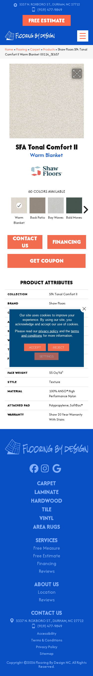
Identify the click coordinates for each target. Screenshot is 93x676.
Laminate (46, 492)
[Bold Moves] (74, 205)
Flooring (21, 49)
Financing (46, 564)
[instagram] (46, 468)
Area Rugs (46, 527)
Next (85, 207)
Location (47, 592)
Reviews (47, 572)
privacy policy (48, 331)
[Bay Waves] (56, 205)
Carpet (35, 49)
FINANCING (67, 242)
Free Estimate (46, 556)
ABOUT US (46, 584)
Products (49, 49)
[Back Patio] (37, 205)
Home (9, 49)
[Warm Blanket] (19, 205)
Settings (46, 356)
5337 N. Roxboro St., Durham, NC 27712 (49, 4)
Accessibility (46, 633)
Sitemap (47, 653)
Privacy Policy (46, 646)
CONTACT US (46, 613)
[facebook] (35, 468)
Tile (46, 509)
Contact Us (25, 242)
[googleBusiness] (57, 468)
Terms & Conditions (46, 640)
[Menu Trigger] (82, 36)
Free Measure (46, 548)
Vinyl (46, 518)
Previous (7, 207)
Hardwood (46, 501)
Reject (58, 347)
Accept (35, 347)
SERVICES (47, 540)
